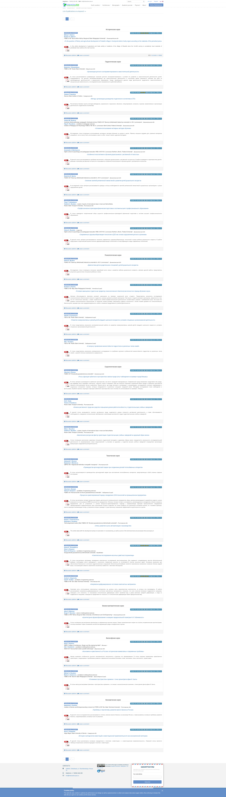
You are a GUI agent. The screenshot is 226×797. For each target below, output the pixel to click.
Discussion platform (70, 55)
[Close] (162, 790)
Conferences (106, 5)
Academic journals (127, 5)
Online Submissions (156, 5)
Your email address (137, 774)
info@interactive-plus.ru (72, 775)
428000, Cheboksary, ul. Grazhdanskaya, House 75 (79, 769)
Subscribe (147, 782)
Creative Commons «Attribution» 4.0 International (112, 766)
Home (64, 8)
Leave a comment (84, 55)
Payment (137, 5)
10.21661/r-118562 (156, 55)
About (144, 5)
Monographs (115, 5)
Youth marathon (95, 5)
